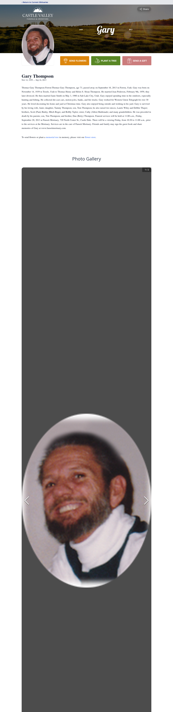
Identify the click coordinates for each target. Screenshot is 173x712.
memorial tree (52, 137)
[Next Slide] (146, 500)
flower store (90, 137)
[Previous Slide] (27, 500)
